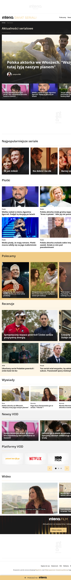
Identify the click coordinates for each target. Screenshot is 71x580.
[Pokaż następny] (67, 468)
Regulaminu (38, 570)
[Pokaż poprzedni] (49, 468)
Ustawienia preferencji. (62, 570)
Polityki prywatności (50, 570)
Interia (3, 22)
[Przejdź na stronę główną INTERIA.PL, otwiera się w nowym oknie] (8, 17)
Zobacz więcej (56, 530)
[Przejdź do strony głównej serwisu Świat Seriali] (25, 17)
